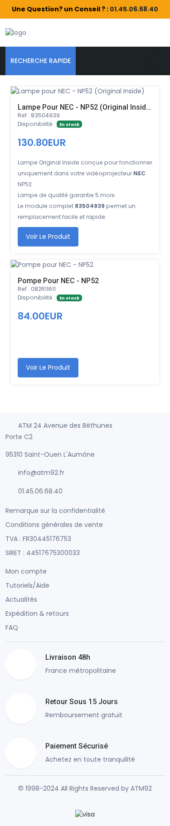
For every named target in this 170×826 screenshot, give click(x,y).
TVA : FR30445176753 (38, 538)
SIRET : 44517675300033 (42, 552)
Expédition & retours (37, 613)
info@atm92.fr (41, 472)
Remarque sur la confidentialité (55, 510)
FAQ (11, 627)
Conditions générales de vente (54, 524)
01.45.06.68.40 (134, 9)
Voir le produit (48, 236)
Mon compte (26, 571)
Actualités (21, 599)
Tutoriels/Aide (27, 585)
